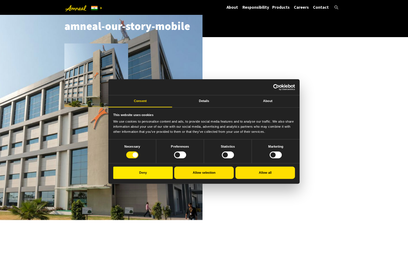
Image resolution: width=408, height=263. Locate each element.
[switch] (180, 155)
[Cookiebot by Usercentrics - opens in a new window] (276, 87)
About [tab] (267, 101)
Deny (143, 172)
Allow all (265, 172)
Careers (301, 7)
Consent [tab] (140, 101)
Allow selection (204, 172)
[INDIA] (96, 8)
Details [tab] (204, 101)
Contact (321, 7)
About (232, 7)
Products (281, 7)
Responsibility (255, 7)
